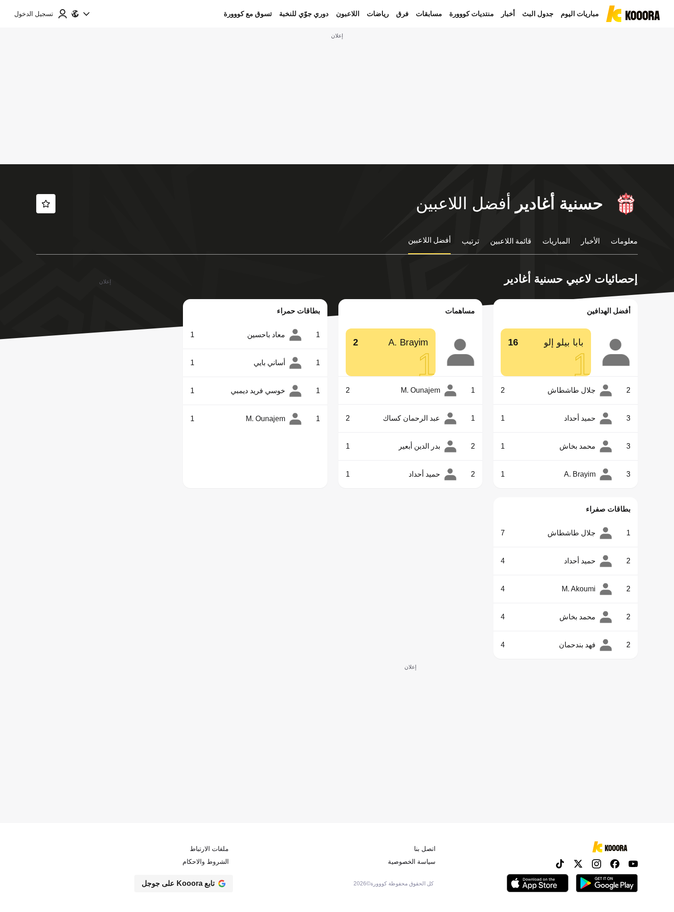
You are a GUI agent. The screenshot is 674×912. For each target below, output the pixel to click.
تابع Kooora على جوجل (178, 883)
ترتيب (470, 241)
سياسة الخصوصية (412, 861)
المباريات (556, 241)
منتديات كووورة (471, 13)
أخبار (508, 13)
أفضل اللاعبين (429, 240)
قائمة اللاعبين (510, 241)
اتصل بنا (425, 848)
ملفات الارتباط (209, 848)
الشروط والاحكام (205, 861)
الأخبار (590, 241)
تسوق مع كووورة (248, 13)
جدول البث (537, 13)
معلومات (624, 241)
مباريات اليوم (580, 13)
